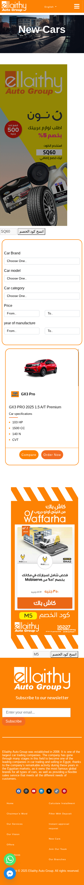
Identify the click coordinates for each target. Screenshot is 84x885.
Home (10, 803)
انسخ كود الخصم (31, 231)
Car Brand (12, 253)
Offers (10, 844)
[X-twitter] (49, 791)
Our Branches (57, 859)
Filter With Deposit (60, 813)
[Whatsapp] (10, 859)
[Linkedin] (41, 791)
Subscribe (14, 721)
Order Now (52, 455)
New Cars (54, 838)
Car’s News (13, 855)
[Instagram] (26, 791)
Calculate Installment (62, 803)
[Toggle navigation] (76, 6)
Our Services (15, 824)
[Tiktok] (56, 791)
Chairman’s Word (17, 813)
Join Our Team (58, 849)
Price (8, 305)
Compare (29, 455)
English (50, 7)
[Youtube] (34, 791)
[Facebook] (18, 791)
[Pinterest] (64, 791)
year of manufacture (19, 323)
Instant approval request (59, 826)
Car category (14, 288)
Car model (12, 271)
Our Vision (13, 834)
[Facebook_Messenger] (10, 873)
